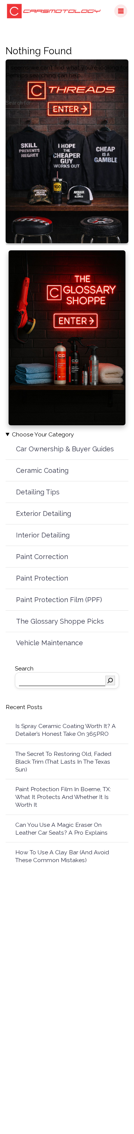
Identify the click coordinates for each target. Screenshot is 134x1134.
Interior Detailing (43, 535)
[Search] (110, 680)
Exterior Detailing (43, 513)
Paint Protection (42, 578)
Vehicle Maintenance (49, 643)
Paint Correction (42, 556)
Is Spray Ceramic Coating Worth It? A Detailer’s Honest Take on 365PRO (65, 729)
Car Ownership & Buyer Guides (65, 449)
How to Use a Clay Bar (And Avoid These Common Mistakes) (62, 856)
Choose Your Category (43, 434)
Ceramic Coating (42, 470)
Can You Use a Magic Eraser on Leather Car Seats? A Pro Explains (61, 828)
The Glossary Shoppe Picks (60, 621)
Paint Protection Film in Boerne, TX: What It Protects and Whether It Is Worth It (63, 797)
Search (24, 668)
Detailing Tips (38, 492)
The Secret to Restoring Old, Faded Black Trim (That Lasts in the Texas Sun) (63, 761)
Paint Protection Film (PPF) (59, 600)
